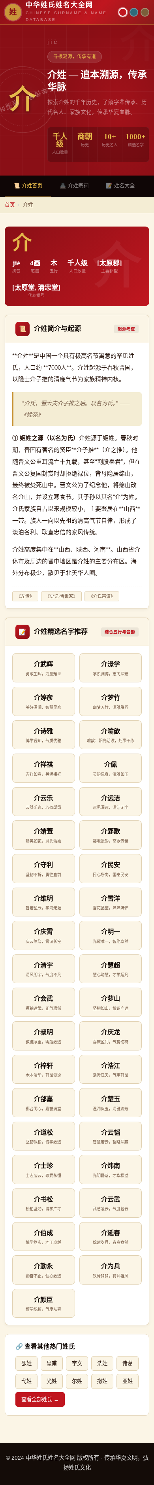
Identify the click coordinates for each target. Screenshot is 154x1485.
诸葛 (127, 1363)
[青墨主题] (134, 12)
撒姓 (102, 1381)
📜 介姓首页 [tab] (27, 186)
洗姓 (102, 1363)
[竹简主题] (145, 12)
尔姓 (77, 1381)
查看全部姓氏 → (40, 1399)
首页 (10, 205)
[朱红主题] (122, 12)
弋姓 (26, 1381)
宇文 (77, 1363)
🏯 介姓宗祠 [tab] (74, 186)
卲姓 (26, 1363)
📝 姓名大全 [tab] (120, 186)
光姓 (52, 1381)
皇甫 (52, 1363)
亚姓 (127, 1381)
